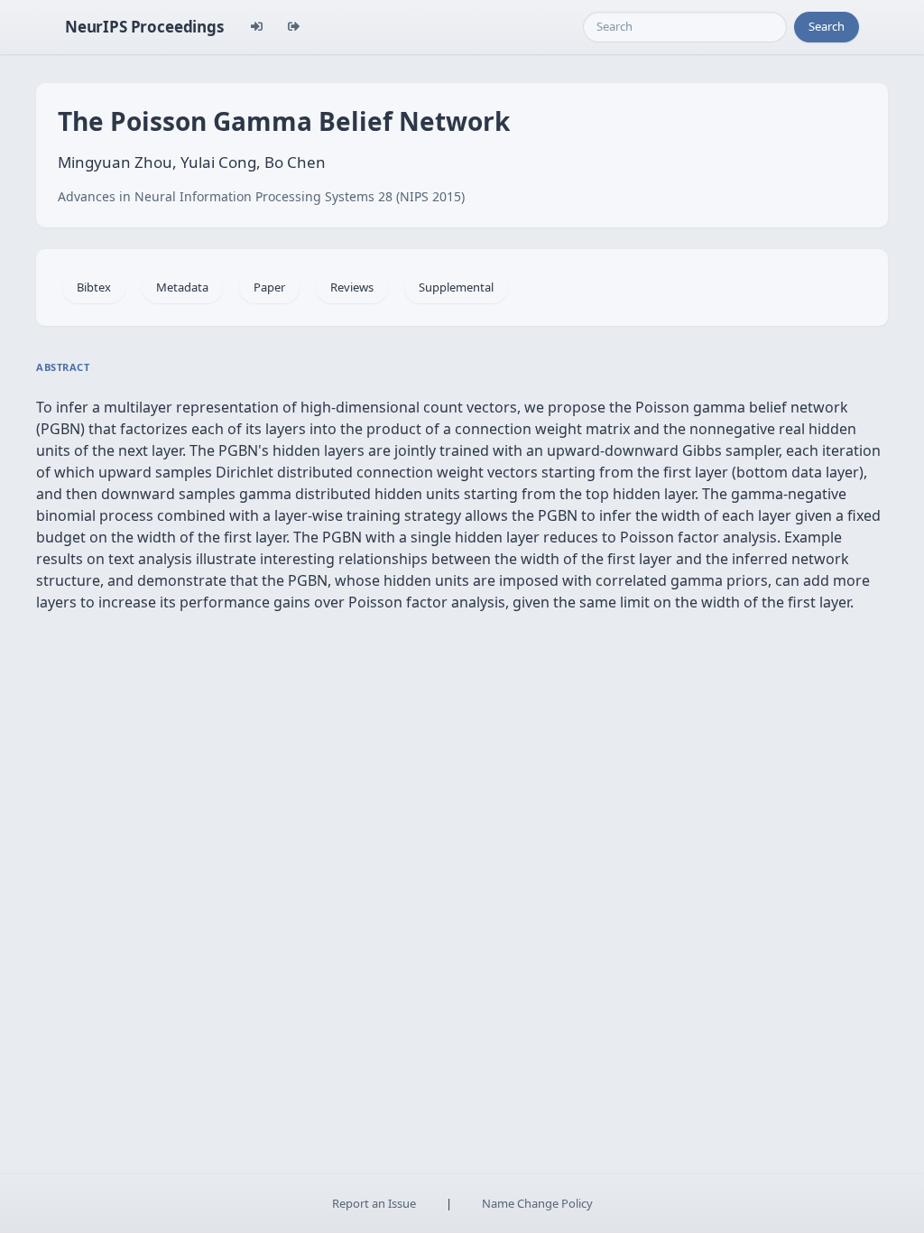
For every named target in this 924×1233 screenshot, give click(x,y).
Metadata (182, 287)
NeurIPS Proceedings (144, 26)
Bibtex (94, 287)
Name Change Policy (537, 1203)
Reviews (352, 287)
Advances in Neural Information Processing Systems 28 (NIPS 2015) (261, 196)
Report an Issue (374, 1203)
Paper (269, 287)
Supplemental (456, 287)
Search (826, 26)
